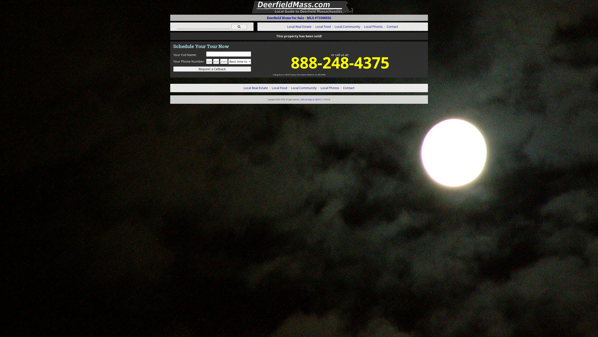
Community (347, 26)
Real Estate (299, 26)
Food (323, 26)
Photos (373, 26)
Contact (392, 26)
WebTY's (311, 99)
